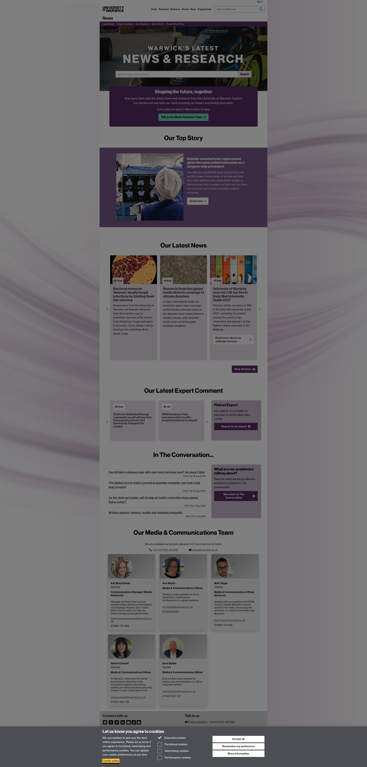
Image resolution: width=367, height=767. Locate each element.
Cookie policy (111, 760)
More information (238, 753)
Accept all (238, 739)
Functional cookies (176, 744)
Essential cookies (175, 737)
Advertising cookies (176, 751)
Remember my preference (238, 746)
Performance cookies (177, 757)
